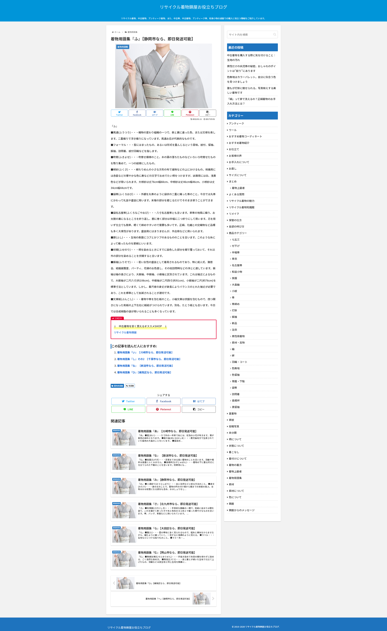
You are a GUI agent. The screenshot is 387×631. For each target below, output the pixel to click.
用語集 (131, 385)
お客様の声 (235, 155)
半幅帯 (236, 252)
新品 (234, 323)
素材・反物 (238, 342)
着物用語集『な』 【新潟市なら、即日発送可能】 (145, 365)
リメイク (234, 213)
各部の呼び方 (236, 226)
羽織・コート (239, 362)
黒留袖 (236, 407)
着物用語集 (118, 385)
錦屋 (231, 503)
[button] (274, 34)
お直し (233, 168)
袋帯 (234, 387)
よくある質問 (236, 194)
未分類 (233, 432)
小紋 (234, 291)
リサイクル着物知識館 (241, 207)
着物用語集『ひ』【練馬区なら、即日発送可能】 (144, 372)
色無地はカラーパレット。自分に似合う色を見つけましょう (251, 79)
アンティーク (236, 123)
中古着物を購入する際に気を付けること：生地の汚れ (251, 57)
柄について (235, 439)
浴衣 (234, 329)
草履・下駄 (238, 381)
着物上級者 (238, 188)
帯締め (236, 304)
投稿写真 (234, 426)
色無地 (236, 368)
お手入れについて (239, 162)
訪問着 (236, 394)
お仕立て (234, 149)
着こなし (234, 452)
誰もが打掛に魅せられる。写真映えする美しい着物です (251, 90)
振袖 (234, 317)
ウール (233, 130)
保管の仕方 (235, 220)
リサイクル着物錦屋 (125, 332)
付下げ (236, 246)
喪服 (234, 278)
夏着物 (233, 413)
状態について (236, 445)
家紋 (231, 420)
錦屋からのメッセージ (242, 510)
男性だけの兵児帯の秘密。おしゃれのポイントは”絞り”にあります (251, 68)
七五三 (236, 239)
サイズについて (238, 175)
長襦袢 (236, 400)
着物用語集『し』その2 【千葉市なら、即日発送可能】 (149, 359)
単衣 (234, 259)
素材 (231, 484)
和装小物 (237, 272)
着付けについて (238, 458)
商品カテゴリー (238, 233)
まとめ (233, 181)
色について (235, 497)
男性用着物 (238, 336)
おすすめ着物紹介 (239, 143)
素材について (236, 491)
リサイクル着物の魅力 (241, 201)
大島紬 (236, 284)
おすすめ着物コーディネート (245, 136)
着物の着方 (235, 465)
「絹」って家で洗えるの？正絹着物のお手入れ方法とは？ (251, 101)
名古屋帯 (237, 265)
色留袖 (236, 375)
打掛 (234, 310)
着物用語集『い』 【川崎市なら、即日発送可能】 (145, 352)
